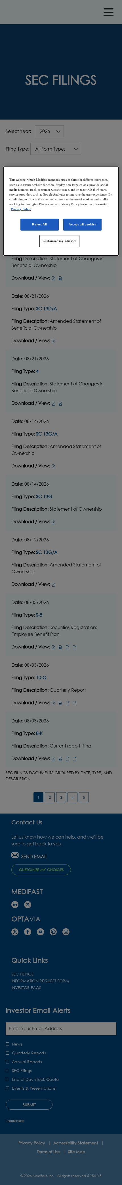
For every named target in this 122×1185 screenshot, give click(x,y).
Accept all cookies (82, 224)
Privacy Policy (21, 209)
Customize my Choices (59, 241)
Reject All (39, 224)
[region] (61, 211)
